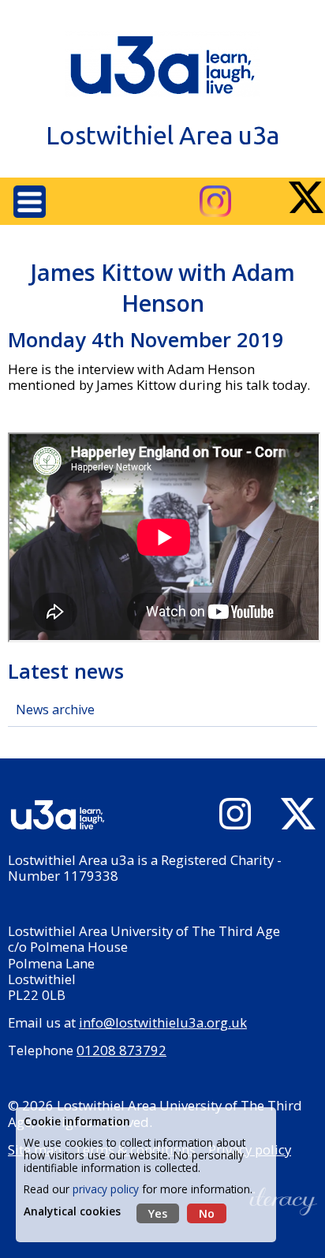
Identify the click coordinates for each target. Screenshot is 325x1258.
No (207, 1213)
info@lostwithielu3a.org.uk (163, 1022)
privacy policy (106, 1188)
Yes (157, 1213)
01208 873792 (121, 1050)
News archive (55, 709)
